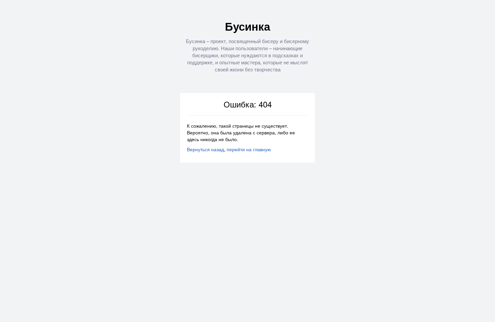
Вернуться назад (205, 149)
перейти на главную (249, 149)
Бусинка (247, 26)
